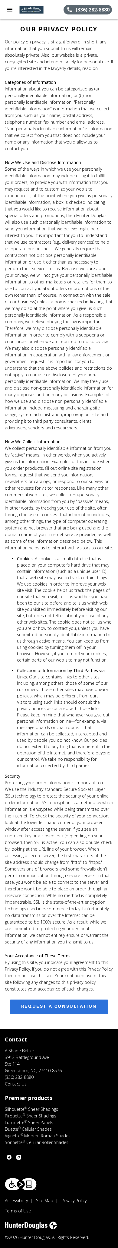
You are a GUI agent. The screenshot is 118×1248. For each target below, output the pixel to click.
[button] (9, 9)
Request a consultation (59, 1007)
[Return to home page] (37, 10)
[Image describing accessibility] (21, 1184)
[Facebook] (9, 1157)
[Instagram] (19, 1157)
